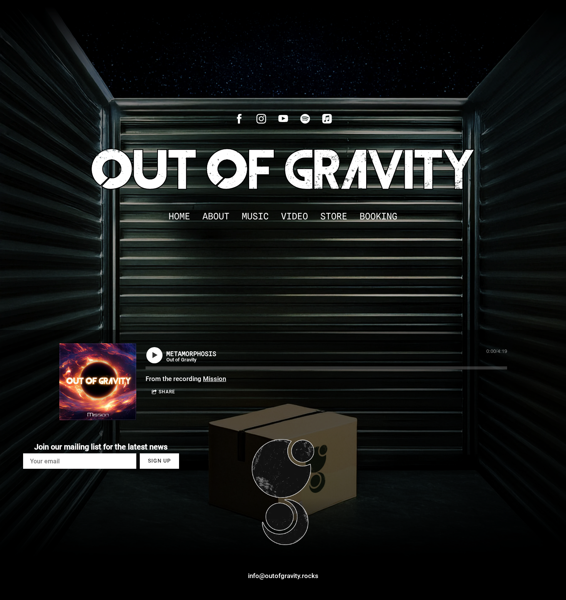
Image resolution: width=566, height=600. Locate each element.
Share (167, 391)
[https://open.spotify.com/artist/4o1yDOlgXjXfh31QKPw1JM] (305, 119)
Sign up (159, 461)
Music (255, 216)
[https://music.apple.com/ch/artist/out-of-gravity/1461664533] (327, 119)
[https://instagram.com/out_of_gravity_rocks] (261, 119)
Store (333, 216)
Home (179, 216)
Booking (378, 216)
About (216, 216)
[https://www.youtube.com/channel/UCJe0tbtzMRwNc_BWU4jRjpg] (283, 119)
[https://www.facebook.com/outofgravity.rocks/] (239, 119)
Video (294, 216)
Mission (214, 379)
